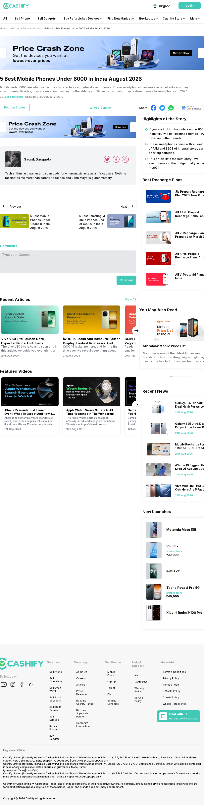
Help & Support (138, 663)
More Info (167, 662)
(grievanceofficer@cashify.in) (20, 770)
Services (53, 662)
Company (81, 662)
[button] (189, 5)
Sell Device (113, 662)
